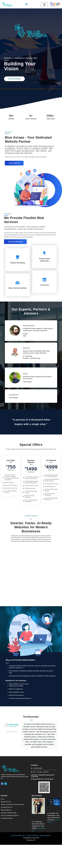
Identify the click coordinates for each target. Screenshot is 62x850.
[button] (26, 4)
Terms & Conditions (32, 835)
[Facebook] (2, 783)
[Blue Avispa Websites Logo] (7, 4)
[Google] (5, 783)
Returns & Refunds (45, 835)
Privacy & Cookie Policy (18, 835)
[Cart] (44, 4)
